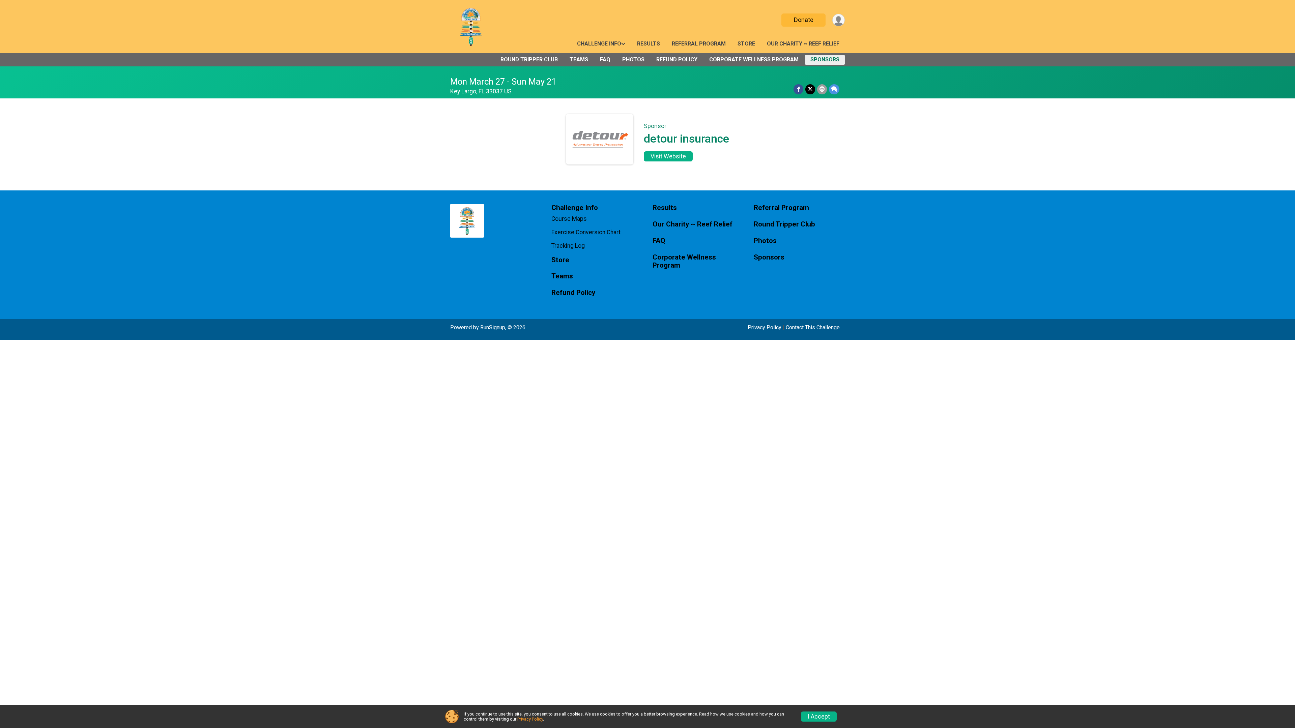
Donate (803, 19)
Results (648, 43)
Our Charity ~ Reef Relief (803, 43)
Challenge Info (599, 43)
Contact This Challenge (813, 327)
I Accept (819, 716)
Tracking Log (568, 245)
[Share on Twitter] (810, 89)
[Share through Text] (834, 89)
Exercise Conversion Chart (586, 232)
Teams (579, 59)
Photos (633, 59)
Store (746, 43)
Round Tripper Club (529, 59)
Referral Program (699, 43)
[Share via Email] (822, 89)
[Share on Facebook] (798, 89)
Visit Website (668, 156)
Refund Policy (676, 59)
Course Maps (569, 218)
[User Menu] (838, 20)
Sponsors (824, 59)
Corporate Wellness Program (754, 59)
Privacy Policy (764, 327)
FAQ (605, 59)
